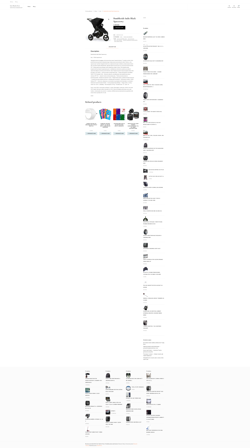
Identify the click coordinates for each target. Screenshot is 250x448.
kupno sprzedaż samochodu (130, 40)
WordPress (99, 445)
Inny (121, 36)
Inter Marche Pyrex (15, 6)
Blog (16, 1)
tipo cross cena (118, 41)
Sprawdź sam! (119, 27)
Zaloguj (234, 7)
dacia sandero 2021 (122, 38)
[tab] (112, 46)
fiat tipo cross (118, 40)
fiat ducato (131, 38)
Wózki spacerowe (128, 36)
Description (112, 46)
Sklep (11, 1)
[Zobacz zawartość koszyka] (238, 6)
